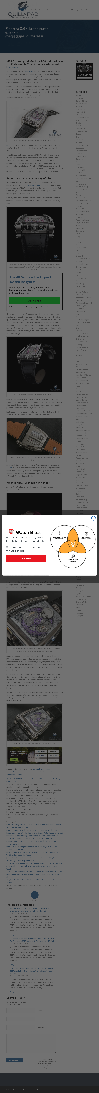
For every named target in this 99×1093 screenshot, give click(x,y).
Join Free (26, 558)
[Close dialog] (93, 518)
